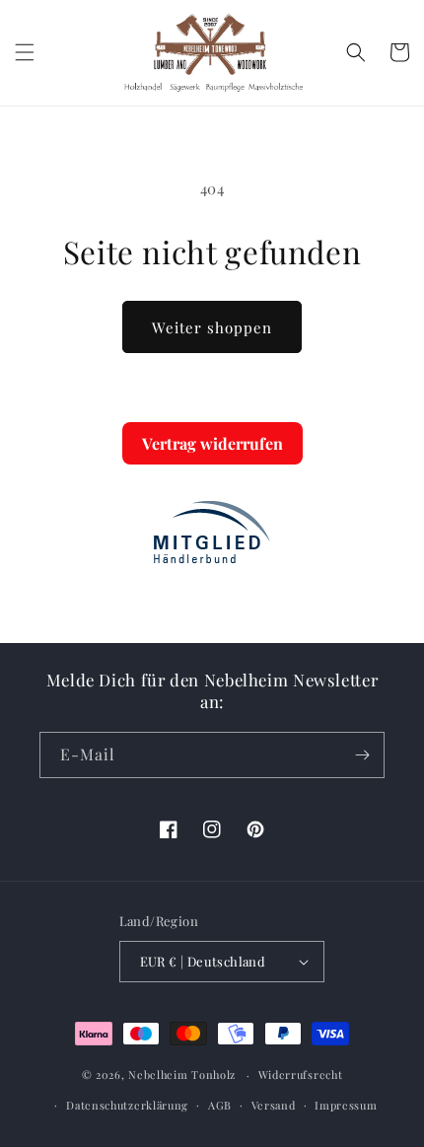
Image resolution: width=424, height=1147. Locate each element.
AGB (220, 1105)
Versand (273, 1105)
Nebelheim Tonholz (182, 1074)
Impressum (346, 1105)
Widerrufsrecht (300, 1074)
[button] (24, 52)
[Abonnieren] (362, 755)
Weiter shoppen (212, 327)
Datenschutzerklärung (127, 1105)
